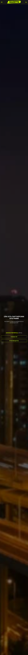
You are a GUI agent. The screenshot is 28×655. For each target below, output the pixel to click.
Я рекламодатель (14, 340)
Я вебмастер (14, 336)
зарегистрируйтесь (12, 333)
